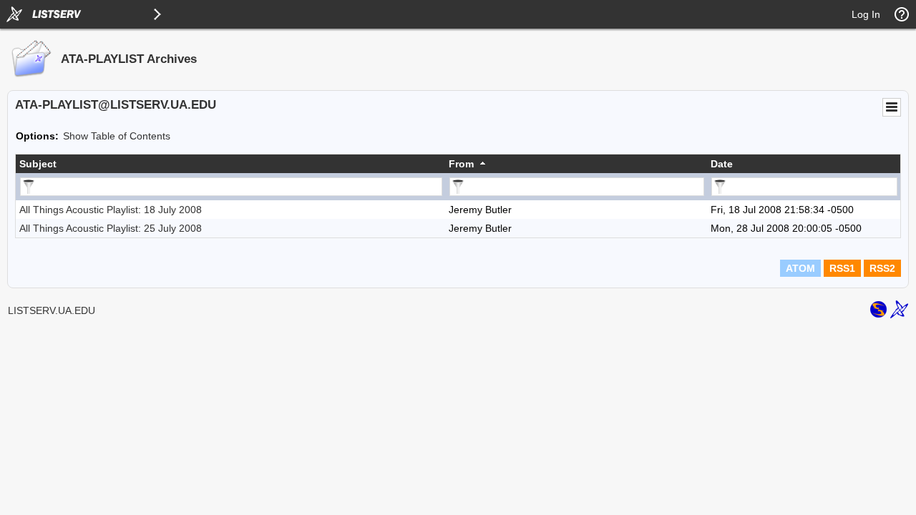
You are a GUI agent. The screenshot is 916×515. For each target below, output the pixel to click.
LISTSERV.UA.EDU (51, 310)
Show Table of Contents (116, 136)
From (461, 164)
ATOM (800, 268)
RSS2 (882, 268)
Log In (866, 14)
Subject (38, 164)
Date (722, 164)
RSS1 (842, 268)
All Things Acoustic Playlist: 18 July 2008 (110, 209)
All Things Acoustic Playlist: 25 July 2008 (110, 228)
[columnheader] (230, 163)
